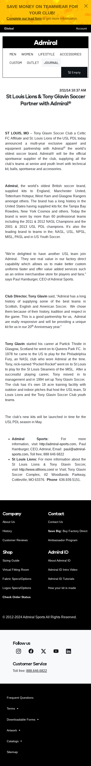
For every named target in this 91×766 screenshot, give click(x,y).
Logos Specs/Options (17, 588)
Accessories (70, 54)
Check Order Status (17, 597)
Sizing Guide (11, 560)
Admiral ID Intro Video (62, 569)
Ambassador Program (62, 540)
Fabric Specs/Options (17, 578)
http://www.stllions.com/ (36, 469)
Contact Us (55, 522)
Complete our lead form (24, 18)
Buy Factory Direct (67, 531)
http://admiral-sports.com (57, 444)
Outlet (33, 63)
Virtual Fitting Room (16, 569)
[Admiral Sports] (45, 42)
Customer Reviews (15, 540)
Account (81, 28)
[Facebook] (31, 652)
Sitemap (12, 752)
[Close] (86, 6)
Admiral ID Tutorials (61, 578)
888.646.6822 (36, 671)
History (7, 531)
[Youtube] (56, 652)
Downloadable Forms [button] (21, 719)
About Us (9, 522)
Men (13, 54)
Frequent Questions (20, 697)
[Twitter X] (43, 652)
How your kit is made (62, 588)
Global (9, 28)
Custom (16, 63)
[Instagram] (18, 652)
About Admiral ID (59, 560)
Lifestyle (46, 54)
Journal (51, 63)
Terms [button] (11, 708)
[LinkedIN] (68, 652)
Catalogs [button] (13, 741)
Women (27, 54)
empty (76, 72)
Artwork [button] (12, 730)
